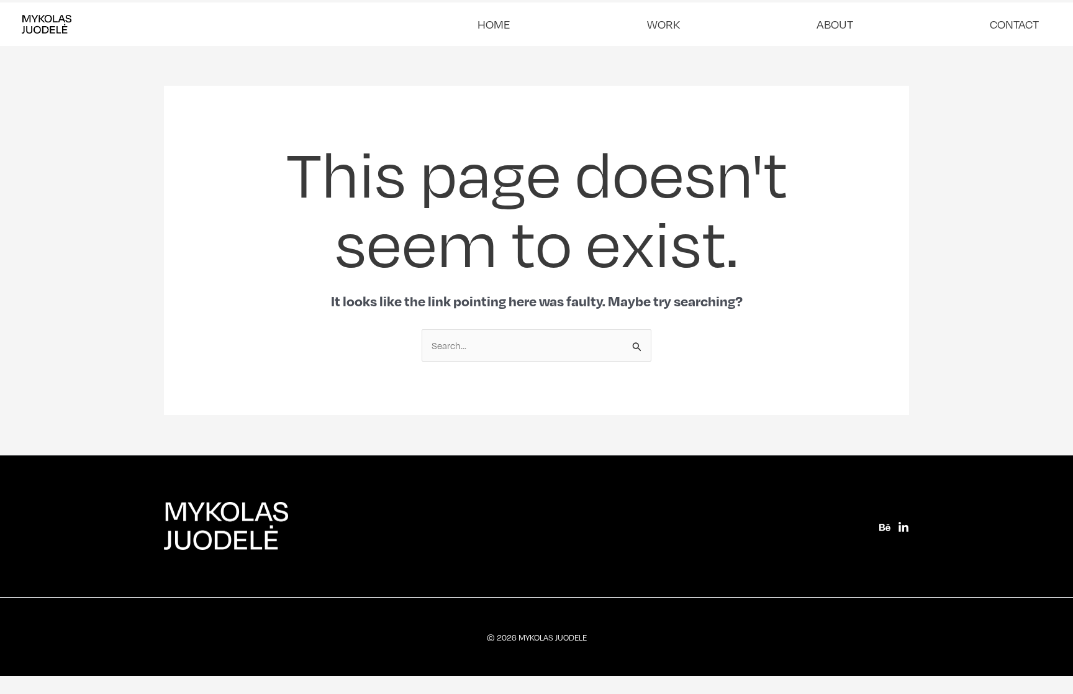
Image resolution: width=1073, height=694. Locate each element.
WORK (663, 24)
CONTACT (1014, 24)
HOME (494, 24)
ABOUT (835, 24)
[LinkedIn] (903, 527)
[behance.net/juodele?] (884, 527)
